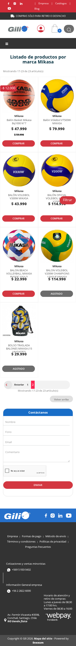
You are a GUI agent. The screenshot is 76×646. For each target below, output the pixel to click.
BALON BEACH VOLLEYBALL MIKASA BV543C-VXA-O (19, 273)
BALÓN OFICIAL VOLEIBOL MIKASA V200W (57, 198)
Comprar (19, 143)
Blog (37, 8)
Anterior (15, 384)
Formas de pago (31, 536)
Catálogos (61, 3)
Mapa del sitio (43, 638)
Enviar (38, 485)
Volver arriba (61, 399)
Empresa (44, 3)
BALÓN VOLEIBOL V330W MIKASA (19, 196)
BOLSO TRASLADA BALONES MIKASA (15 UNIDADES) (19, 348)
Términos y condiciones (21, 541)
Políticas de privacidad (53, 541)
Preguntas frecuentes (38, 547)
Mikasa (19, 116)
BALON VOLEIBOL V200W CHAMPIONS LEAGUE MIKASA (57, 273)
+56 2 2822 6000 (21, 591)
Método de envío (55, 536)
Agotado (56, 293)
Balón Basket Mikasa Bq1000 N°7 (19, 121)
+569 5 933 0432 (21, 569)
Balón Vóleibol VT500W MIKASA (57, 121)
